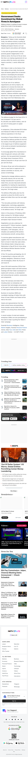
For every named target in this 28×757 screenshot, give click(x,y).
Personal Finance (22, 327)
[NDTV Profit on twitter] (9, 719)
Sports (4, 668)
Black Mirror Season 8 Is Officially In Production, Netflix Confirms (8, 616)
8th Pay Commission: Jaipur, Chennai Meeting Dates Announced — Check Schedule (13, 574)
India (15, 663)
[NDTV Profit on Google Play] (8, 743)
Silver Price (17, 673)
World (3, 666)
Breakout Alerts (6, 646)
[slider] (14, 111)
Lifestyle (16, 668)
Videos (16, 671)
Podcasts (4, 686)
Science (4, 671)
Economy (4, 661)
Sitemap (23, 749)
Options (16, 649)
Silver (20, 330)
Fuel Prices (5, 675)
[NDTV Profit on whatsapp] (21, 719)
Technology (17, 666)
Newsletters (5, 684)
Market (3, 327)
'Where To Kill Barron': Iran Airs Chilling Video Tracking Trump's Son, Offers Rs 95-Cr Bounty (9, 595)
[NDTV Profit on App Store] (19, 743)
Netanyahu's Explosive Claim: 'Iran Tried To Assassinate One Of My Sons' (8, 585)
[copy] (26, 33)
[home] (9, 1)
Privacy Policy (17, 749)
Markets (4, 659)
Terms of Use (10, 749)
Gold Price (5, 673)
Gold (13, 330)
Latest (6, 332)
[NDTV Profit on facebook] (6, 719)
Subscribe (5, 517)
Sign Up (14, 701)
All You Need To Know (7, 511)
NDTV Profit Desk (9, 29)
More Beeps (14, 491)
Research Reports (19, 661)
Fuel (10, 330)
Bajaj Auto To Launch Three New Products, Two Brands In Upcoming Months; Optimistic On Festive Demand (9, 606)
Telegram (16, 684)
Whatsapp (17, 686)
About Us (5, 749)
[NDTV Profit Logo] (14, 630)
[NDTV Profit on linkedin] (15, 719)
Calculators (17, 676)
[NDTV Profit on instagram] (12, 719)
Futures (4, 649)
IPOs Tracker (5, 651)
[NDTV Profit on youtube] (18, 719)
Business (17, 29)
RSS (14, 751)
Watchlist (16, 644)
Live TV (16, 646)
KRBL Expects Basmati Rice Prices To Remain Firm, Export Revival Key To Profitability (12, 543)
